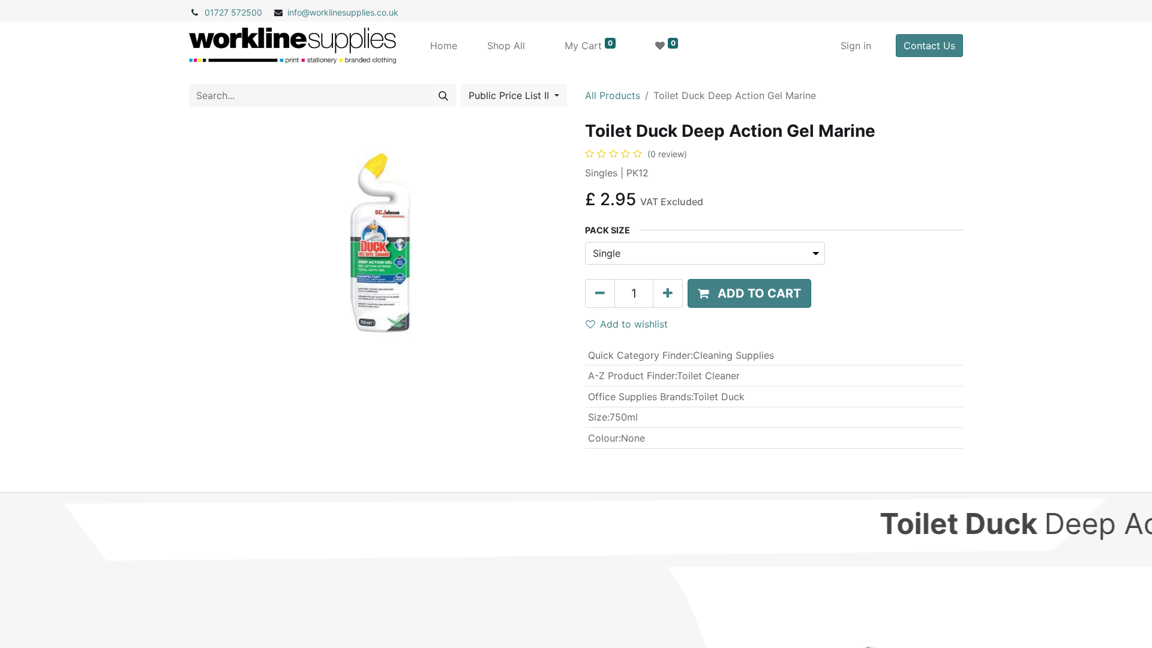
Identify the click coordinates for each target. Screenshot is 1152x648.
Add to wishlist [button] (634, 324)
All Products (612, 95)
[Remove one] (600, 293)
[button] (749, 293)
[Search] (443, 95)
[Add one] (668, 293)
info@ (298, 12)
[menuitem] (443, 45)
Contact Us (929, 46)
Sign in (856, 46)
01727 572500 (233, 12)
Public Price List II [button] (510, 95)
